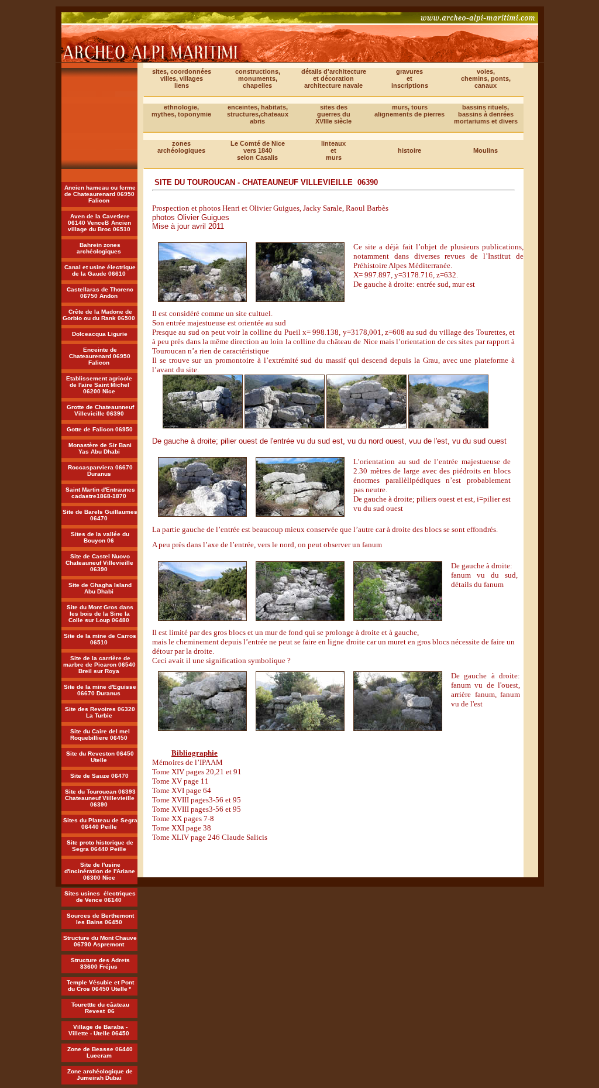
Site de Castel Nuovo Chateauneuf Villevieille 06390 (99, 562)
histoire (409, 150)
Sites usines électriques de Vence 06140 (100, 896)
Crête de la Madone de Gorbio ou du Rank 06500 (99, 314)
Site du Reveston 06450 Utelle (100, 756)
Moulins (485, 150)
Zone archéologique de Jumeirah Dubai (100, 1074)
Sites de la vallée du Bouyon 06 (100, 537)
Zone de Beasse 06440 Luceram (100, 1052)
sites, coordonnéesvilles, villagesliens (181, 78)
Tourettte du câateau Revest (100, 1007)
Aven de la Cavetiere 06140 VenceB (99, 219)
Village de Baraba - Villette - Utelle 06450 (98, 1030)
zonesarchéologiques (181, 147)
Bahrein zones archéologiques (99, 248)
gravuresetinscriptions (409, 78)
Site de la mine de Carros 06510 (100, 639)
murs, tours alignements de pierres (409, 111)
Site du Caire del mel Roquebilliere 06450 (100, 734)
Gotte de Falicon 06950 (100, 429)
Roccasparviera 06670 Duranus (100, 470)
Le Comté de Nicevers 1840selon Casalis (257, 150)
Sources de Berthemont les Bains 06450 (100, 918)
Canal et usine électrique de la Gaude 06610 (100, 270)
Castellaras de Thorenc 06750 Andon (100, 292)
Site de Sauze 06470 (99, 776)
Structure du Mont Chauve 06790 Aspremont (100, 941)
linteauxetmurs (333, 150)
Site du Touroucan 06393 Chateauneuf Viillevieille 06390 (100, 798)
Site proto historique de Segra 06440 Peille (100, 845)
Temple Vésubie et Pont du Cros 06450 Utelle (100, 985)
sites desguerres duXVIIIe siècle (333, 114)
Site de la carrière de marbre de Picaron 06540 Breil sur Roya (99, 664)
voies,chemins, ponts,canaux (486, 78)
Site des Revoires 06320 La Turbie (100, 712)
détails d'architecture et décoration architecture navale (333, 78)
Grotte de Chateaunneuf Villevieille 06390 (100, 410)
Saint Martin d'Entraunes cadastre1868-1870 (100, 492)
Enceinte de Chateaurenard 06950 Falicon (99, 356)
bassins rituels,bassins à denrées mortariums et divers (486, 114)
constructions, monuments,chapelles (257, 78)
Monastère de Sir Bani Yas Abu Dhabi (100, 448)
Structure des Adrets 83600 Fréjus (100, 963)
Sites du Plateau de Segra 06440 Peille (100, 823)
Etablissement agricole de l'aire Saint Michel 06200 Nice (100, 384)
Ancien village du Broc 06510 (100, 225)
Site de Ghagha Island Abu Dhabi (100, 588)
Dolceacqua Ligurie (100, 334)
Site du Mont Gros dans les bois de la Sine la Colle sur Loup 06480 (100, 613)
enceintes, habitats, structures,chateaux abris (257, 114)
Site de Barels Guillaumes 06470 (100, 515)
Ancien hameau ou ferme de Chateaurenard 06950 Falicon (100, 194)
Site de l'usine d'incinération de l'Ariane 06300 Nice (99, 871)
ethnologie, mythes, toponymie (181, 111)
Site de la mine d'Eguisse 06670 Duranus (100, 690)
